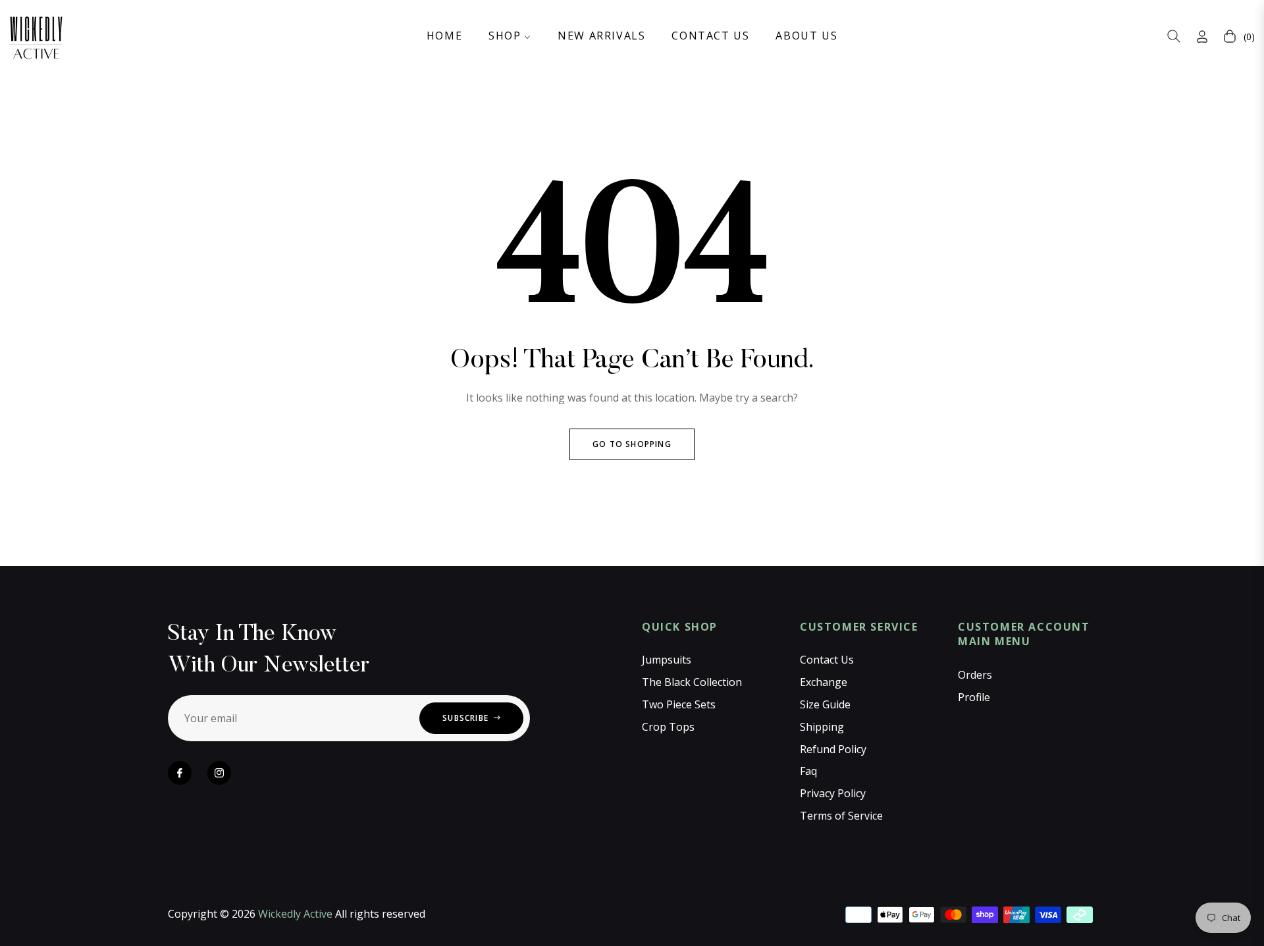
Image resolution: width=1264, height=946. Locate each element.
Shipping (822, 727)
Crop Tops (668, 727)
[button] (1173, 36)
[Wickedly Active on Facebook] (180, 773)
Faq (808, 771)
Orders (975, 675)
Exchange (823, 682)
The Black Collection (692, 682)
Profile (974, 697)
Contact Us (827, 659)
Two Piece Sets (679, 704)
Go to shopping (632, 444)
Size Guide (825, 704)
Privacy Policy (833, 793)
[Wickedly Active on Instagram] (219, 773)
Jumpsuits (666, 659)
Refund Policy (833, 749)
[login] (1202, 36)
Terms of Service (841, 815)
